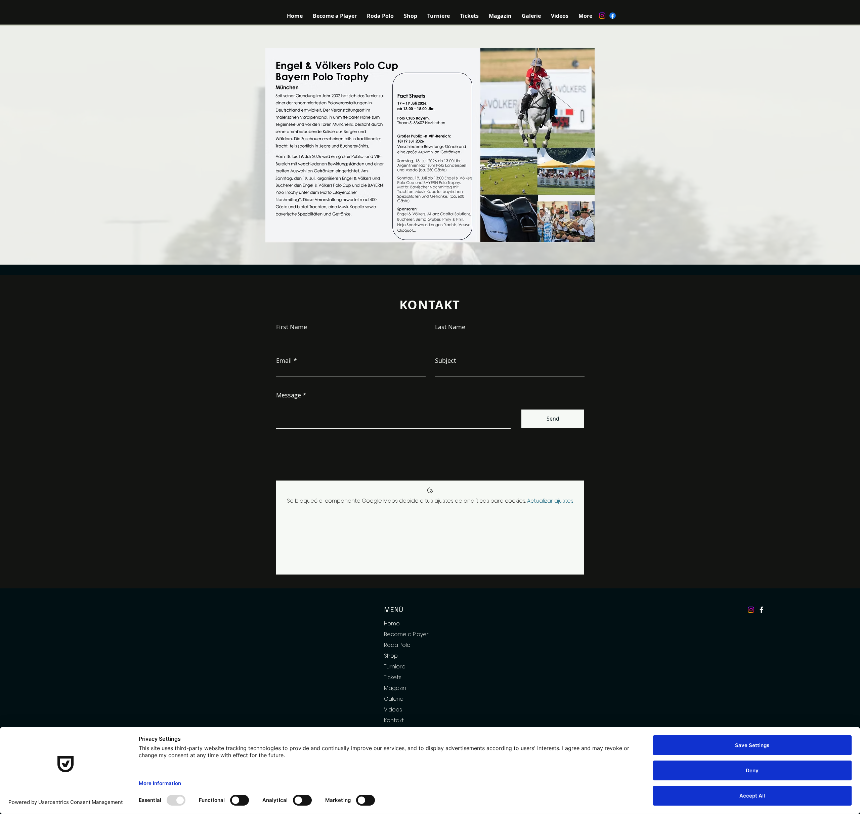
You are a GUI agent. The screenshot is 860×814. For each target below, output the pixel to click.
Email (284, 360)
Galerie (393, 699)
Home (392, 623)
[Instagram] (602, 15)
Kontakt (394, 720)
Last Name (450, 327)
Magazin (395, 688)
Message (288, 395)
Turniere (394, 666)
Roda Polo (397, 645)
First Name (291, 327)
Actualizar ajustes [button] (550, 501)
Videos (393, 709)
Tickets (392, 677)
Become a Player (406, 634)
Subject (445, 360)
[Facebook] (612, 15)
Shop (391, 656)
